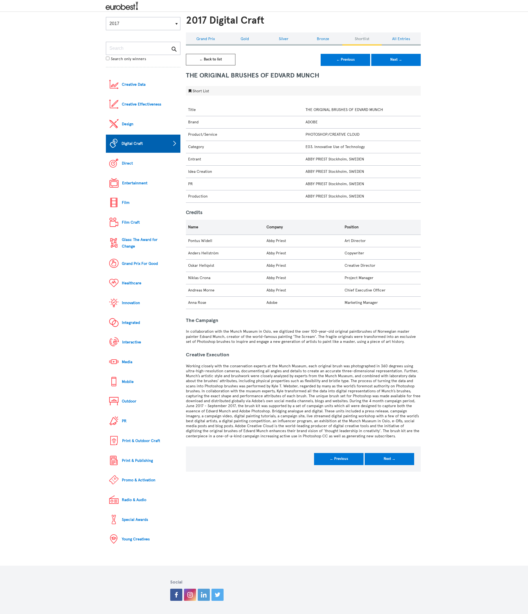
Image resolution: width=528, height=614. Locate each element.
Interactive (131, 342)
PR (124, 421)
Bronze (323, 39)
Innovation (131, 303)
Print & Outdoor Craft (141, 440)
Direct (127, 163)
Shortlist (362, 39)
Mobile (128, 381)
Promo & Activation (138, 480)
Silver (283, 39)
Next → (396, 59)
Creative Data (133, 84)
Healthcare (131, 283)
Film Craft (131, 222)
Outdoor (129, 401)
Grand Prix (205, 39)
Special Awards (135, 519)
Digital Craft (132, 143)
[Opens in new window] (176, 595)
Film (126, 202)
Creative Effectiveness (141, 104)
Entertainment (134, 183)
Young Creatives (136, 539)
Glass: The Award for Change (140, 243)
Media (127, 362)
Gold (245, 39)
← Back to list (210, 59)
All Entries (401, 39)
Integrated (131, 322)
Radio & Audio (134, 500)
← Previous (345, 59)
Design (127, 124)
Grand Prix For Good (140, 263)
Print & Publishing (137, 460)
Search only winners (128, 59)
